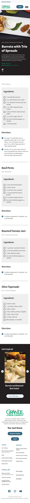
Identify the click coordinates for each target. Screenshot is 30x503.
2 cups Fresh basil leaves (14, 185)
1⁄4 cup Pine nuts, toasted (14, 190)
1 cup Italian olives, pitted (14, 306)
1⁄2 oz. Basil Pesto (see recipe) (15, 100)
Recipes (7, 42)
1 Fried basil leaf (11, 124)
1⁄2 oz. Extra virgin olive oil (14, 116)
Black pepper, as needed (14, 320)
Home (3, 42)
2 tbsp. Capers (10, 309)
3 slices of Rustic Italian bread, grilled (15, 113)
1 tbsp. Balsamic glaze (13, 253)
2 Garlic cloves (10, 187)
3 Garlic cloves (10, 304)
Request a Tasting (6, 2)
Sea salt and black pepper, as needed (15, 120)
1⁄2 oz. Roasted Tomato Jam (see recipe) (16, 103)
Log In (15, 439)
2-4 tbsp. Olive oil (11, 317)
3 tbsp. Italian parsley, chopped (16, 312)
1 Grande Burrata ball (13, 97)
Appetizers (8, 63)
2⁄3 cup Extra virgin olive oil (14, 197)
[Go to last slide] (2, 371)
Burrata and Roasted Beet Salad (14, 387)
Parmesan (15, 65)
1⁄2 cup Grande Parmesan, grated (14, 194)
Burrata (11, 65)
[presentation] (15, 367)
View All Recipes (13, 396)
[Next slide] (27, 371)
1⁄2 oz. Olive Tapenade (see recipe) (14, 108)
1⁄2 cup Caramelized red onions (16, 251)
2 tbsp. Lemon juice (12, 314)
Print (3, 71)
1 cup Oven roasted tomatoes (15, 248)
